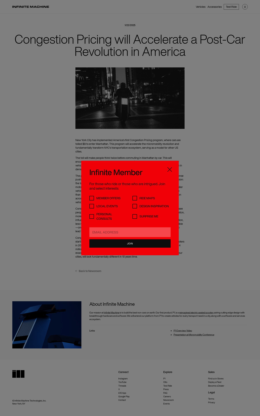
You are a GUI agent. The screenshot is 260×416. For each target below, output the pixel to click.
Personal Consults (104, 216)
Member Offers (108, 198)
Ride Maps (147, 198)
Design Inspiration (154, 206)
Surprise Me (148, 216)
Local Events (107, 206)
